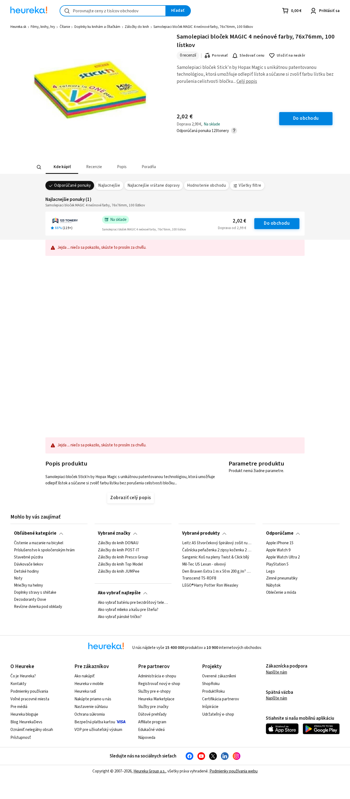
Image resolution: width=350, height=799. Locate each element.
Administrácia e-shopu (157, 676)
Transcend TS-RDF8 (199, 578)
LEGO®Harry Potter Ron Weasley (210, 585)
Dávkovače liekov (28, 564)
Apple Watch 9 (278, 550)
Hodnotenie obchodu (206, 185)
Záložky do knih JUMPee (118, 571)
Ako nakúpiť (84, 676)
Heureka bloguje (24, 714)
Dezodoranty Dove (30, 599)
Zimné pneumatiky (282, 578)
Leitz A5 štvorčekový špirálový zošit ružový (217, 543)
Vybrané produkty (201, 533)
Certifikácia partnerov (220, 699)
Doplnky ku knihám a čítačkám (97, 26)
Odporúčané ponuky (72, 185)
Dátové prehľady (152, 714)
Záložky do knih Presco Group (123, 557)
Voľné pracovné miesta (29, 699)
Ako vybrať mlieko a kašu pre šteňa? (128, 610)
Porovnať (220, 55)
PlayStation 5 (277, 564)
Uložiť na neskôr (291, 55)
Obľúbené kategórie (35, 533)
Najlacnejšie (109, 185)
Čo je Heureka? (23, 676)
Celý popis (247, 81)
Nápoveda (146, 738)
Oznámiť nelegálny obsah (31, 730)
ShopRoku (211, 684)
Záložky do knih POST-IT (118, 550)
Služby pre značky (153, 707)
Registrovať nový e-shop (159, 684)
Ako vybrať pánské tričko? (120, 617)
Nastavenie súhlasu (91, 707)
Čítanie (65, 26)
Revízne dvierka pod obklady (38, 607)
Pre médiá (18, 707)
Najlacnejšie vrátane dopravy (153, 185)
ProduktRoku (213, 691)
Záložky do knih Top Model (120, 564)
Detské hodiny (26, 571)
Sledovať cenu (252, 55)
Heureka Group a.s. (149, 771)
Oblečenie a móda (281, 592)
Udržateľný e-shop (218, 714)
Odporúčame (279, 533)
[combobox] (113, 10)
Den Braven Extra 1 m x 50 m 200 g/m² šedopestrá (217, 571)
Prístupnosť (20, 738)
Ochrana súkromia (89, 714)
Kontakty (18, 684)
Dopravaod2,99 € (232, 228)
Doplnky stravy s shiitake (35, 592)
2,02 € (239, 221)
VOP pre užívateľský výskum (98, 730)
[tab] (61, 167)
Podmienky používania (29, 691)
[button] (61, 167)
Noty (18, 578)
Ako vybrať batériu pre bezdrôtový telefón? (133, 602)
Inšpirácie (210, 707)
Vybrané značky (114, 533)
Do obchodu (277, 223)
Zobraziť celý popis (130, 497)
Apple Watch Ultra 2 (283, 557)
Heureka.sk (18, 26)
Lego (270, 571)
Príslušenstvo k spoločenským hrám (44, 550)
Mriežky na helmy (28, 585)
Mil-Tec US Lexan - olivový (204, 564)
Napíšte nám (276, 672)
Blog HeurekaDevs (26, 722)
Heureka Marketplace (156, 699)
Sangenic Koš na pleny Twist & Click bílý (215, 557)
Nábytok (273, 585)
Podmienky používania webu (233, 771)
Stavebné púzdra (28, 557)
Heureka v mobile (89, 684)
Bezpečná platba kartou (94, 722)
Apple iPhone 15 (279, 543)
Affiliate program (152, 722)
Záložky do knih (137, 26)
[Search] (39, 167)
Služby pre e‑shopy (154, 691)
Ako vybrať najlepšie (119, 593)
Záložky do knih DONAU (118, 543)
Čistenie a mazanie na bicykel (38, 543)
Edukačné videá (151, 730)
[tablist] (134, 167)
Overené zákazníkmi (219, 676)
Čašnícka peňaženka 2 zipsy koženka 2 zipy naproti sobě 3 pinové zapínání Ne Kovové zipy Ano (217, 550)
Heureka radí (85, 691)
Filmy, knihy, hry (43, 26)
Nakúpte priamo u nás (92, 699)
